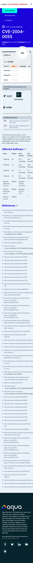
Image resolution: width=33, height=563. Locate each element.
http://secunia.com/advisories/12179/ (16, 280)
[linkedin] (19, 544)
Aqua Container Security (11, 508)
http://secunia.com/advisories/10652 (15, 267)
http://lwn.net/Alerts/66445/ (13, 243)
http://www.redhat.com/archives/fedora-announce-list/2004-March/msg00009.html (17, 308)
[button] (31, 4)
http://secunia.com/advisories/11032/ (16, 277)
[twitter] (12, 544)
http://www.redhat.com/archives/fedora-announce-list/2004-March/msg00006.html (17, 300)
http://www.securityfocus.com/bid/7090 (17, 331)
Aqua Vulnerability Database (14, 4)
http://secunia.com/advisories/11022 (15, 274)
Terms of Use (15, 538)
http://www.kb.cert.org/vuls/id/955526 (16, 289)
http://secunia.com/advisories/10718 (15, 270)
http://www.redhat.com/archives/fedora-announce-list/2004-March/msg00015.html (17, 315)
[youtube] (26, 544)
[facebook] (5, 544)
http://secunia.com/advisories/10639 (15, 260)
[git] (5, 552)
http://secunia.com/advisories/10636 (15, 257)
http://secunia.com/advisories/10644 (16, 264)
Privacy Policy (6, 538)
